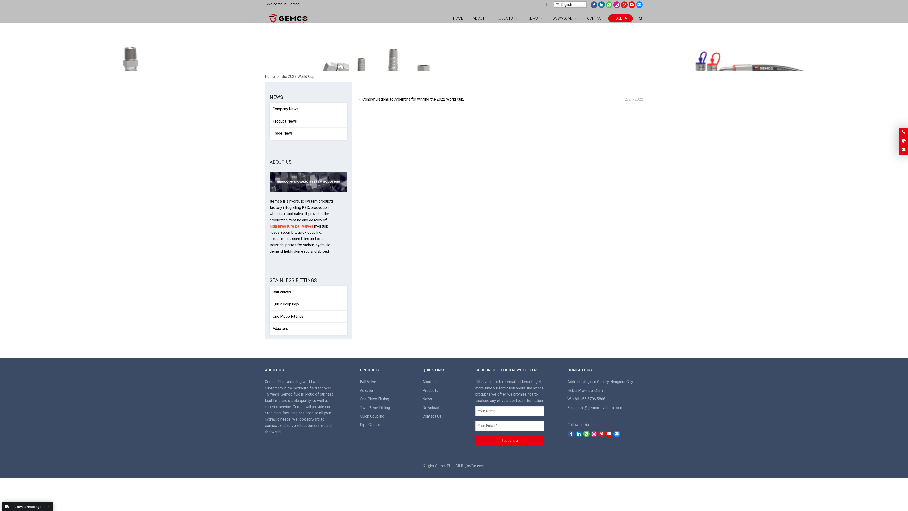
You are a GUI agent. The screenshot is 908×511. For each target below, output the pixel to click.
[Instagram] (616, 6)
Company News (285, 109)
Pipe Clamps (370, 425)
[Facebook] (594, 6)
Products (430, 390)
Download (431, 407)
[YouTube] (632, 6)
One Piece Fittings (288, 316)
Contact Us (432, 416)
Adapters (280, 328)
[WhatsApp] (609, 6)
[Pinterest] (624, 6)
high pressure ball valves (291, 226)
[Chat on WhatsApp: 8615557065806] (903, 141)
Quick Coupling (372, 416)
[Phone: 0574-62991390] (903, 132)
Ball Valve (368, 381)
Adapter (366, 390)
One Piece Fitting (374, 399)
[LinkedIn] (601, 6)
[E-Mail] (639, 6)
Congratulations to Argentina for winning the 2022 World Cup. (413, 99)
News (276, 97)
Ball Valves (282, 292)
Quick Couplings (286, 304)
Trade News (283, 133)
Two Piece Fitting (375, 407)
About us (430, 381)
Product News (285, 121)
